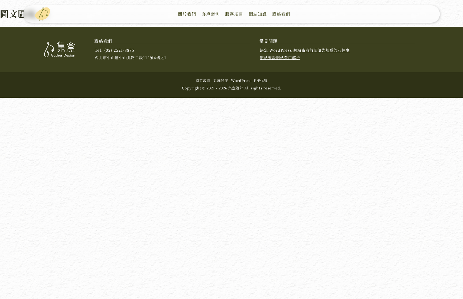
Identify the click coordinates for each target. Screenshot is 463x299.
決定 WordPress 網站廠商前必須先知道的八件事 (305, 50)
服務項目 (234, 14)
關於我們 (187, 14)
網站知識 (258, 14)
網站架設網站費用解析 (280, 57)
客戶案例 (210, 14)
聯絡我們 (281, 14)
